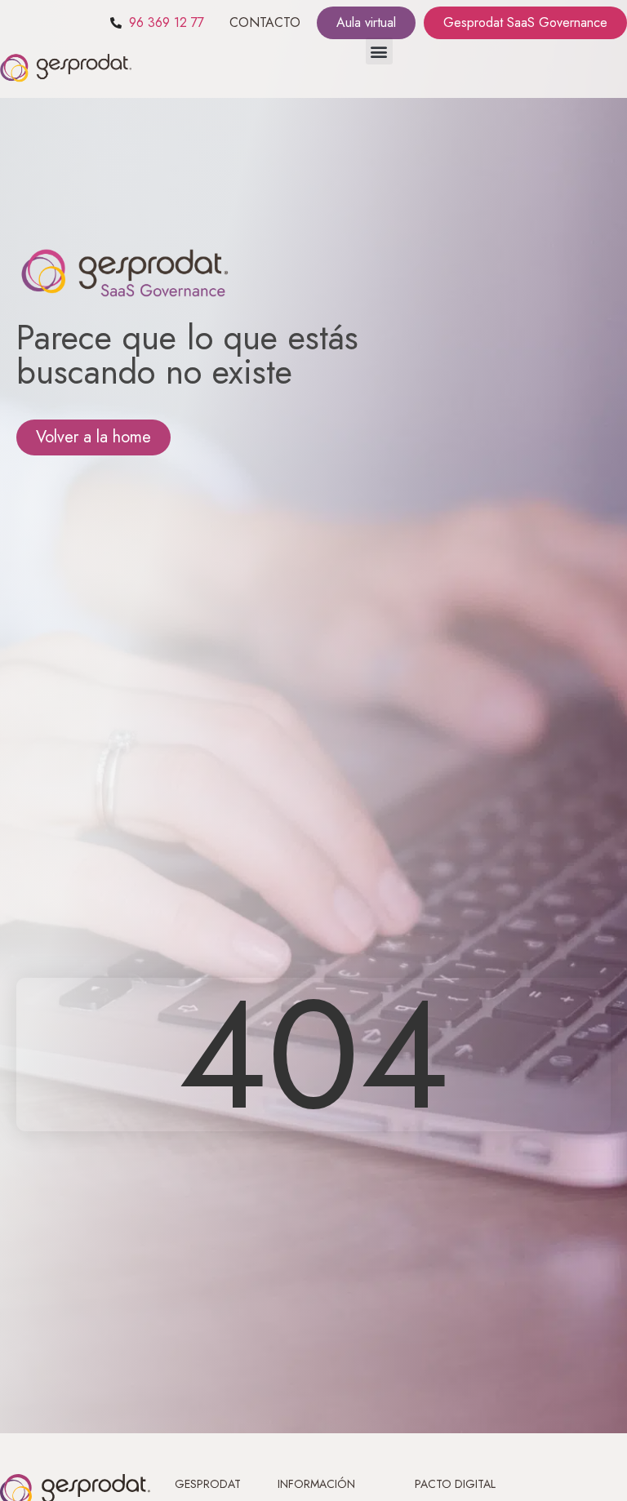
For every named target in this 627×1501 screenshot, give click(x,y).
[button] (379, 51)
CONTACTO (264, 22)
